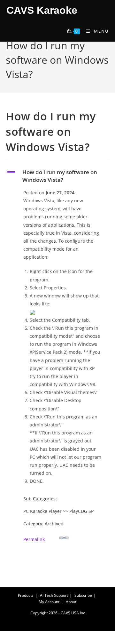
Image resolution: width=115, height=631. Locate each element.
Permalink (34, 539)
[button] (57, 176)
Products (26, 595)
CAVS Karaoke (41, 10)
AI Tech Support (54, 595)
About (71, 601)
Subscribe (83, 595)
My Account (49, 601)
